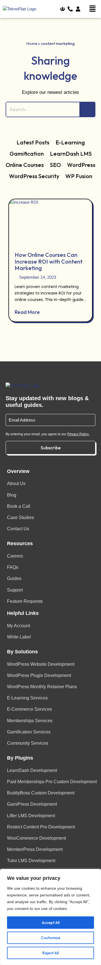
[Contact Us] (71, 9)
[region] (50, 917)
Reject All (50, 952)
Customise (50, 937)
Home (31, 43)
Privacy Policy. (78, 434)
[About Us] (64, 9)
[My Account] (79, 9)
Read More (27, 312)
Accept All (50, 922)
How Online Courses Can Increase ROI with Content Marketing (48, 261)
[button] (93, 9)
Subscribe (51, 447)
